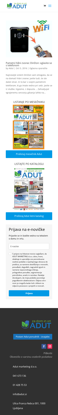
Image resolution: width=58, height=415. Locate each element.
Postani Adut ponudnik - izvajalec (33, 336)
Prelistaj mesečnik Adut (29, 154)
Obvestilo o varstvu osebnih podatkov (31, 356)
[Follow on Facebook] (43, 346)
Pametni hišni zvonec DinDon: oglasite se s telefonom (29, 64)
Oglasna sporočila (38, 68)
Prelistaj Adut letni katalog (29, 216)
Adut (11, 68)
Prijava (29, 293)
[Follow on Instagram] (49, 346)
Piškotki (48, 353)
